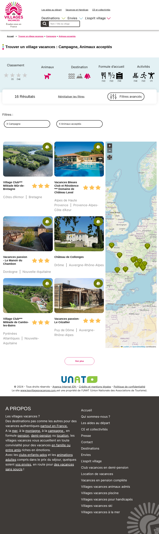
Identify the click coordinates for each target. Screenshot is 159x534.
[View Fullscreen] (109, 157)
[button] (112, 245)
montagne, (33, 431)
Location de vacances (97, 474)
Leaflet (126, 346)
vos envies (23, 464)
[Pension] (103, 76)
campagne (56, 431)
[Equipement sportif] (143, 76)
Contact (87, 442)
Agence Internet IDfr (64, 386)
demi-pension (41, 435)
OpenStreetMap (138, 346)
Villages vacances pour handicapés (107, 499)
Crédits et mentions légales (95, 386)
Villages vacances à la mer (100, 512)
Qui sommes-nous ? (95, 416)
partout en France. (54, 426)
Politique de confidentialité (129, 386)
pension (23, 435)
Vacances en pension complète (104, 480)
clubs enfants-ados (33, 455)
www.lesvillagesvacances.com (38, 390)
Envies (72, 18)
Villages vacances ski (96, 506)
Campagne (51, 36)
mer (14, 431)
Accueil (10, 36)
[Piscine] (135, 76)
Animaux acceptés (67, 36)
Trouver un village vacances (30, 36)
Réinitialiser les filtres (71, 96)
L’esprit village (95, 18)
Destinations (50, 18)
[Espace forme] (151, 76)
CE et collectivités (101, 9)
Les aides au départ (51, 9)
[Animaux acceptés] (47, 77)
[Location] (119, 76)
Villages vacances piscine (100, 493)
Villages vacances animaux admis (105, 487)
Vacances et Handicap (77, 9)
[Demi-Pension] (111, 76)
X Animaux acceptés (70, 123)
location (62, 435)
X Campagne (13, 123)
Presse (86, 436)
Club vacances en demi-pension (104, 467)
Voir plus (79, 361)
